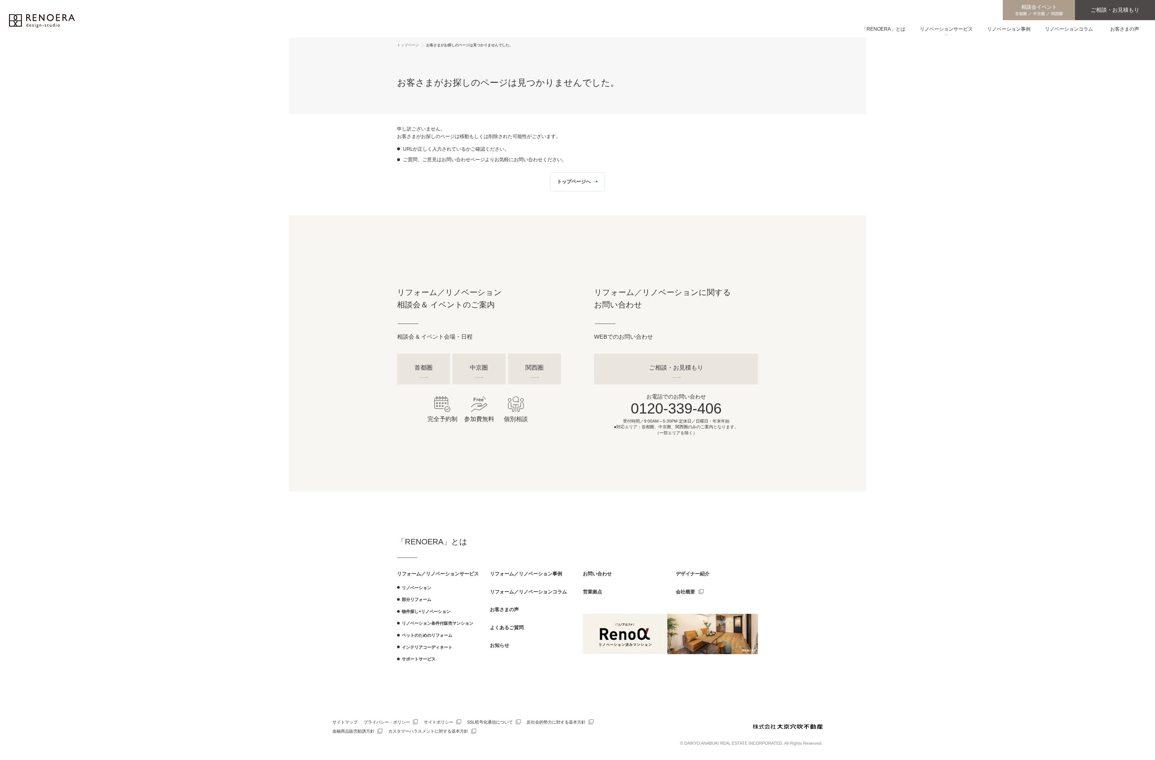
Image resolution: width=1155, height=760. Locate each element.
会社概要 (685, 591)
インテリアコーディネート (427, 647)
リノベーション (416, 587)
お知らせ (499, 645)
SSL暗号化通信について (490, 722)
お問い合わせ (597, 573)
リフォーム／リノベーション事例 (526, 573)
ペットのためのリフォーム (427, 635)
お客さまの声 (504, 609)
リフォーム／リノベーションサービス (438, 573)
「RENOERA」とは (432, 541)
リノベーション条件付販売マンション (437, 623)
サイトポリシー (438, 722)
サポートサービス (419, 659)
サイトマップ (345, 722)
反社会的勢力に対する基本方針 (556, 722)
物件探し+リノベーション (426, 611)
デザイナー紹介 (693, 573)
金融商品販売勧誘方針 (353, 731)
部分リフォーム (416, 599)
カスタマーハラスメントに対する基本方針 (428, 731)
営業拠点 (592, 591)
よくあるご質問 (507, 627)
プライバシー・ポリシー (387, 722)
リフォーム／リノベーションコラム (528, 591)
